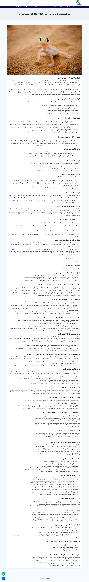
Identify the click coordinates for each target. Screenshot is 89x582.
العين (64, 161)
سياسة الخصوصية (20, 2)
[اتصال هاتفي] (3, 578)
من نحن (9, 2)
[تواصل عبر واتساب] (3, 574)
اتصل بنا (14, 2)
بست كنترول (56, 80)
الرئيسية (27, 2)
